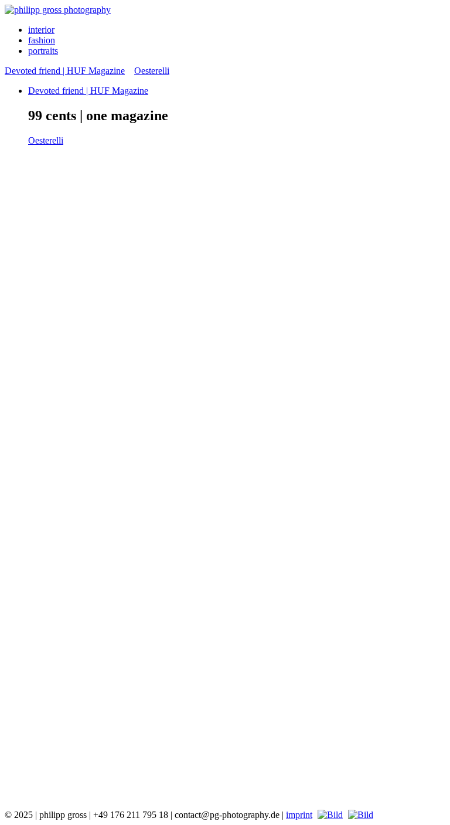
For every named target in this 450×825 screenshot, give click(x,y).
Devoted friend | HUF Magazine (65, 71)
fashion (41, 40)
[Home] (58, 10)
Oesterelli (151, 71)
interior (41, 30)
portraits (43, 51)
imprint (299, 815)
